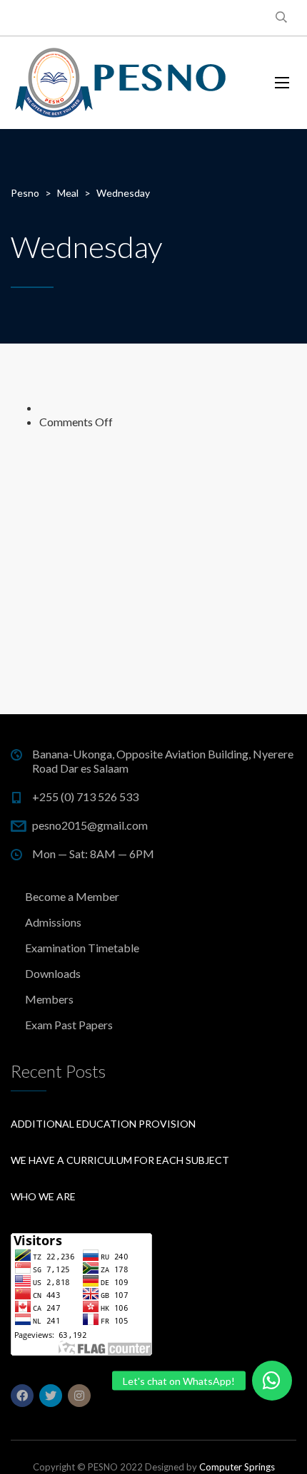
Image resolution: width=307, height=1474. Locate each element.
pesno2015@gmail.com (90, 825)
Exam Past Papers (69, 1024)
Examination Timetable (82, 947)
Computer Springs (237, 1467)
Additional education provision (103, 1124)
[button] (272, 1381)
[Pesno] (121, 82)
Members (49, 999)
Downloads (53, 973)
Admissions (53, 922)
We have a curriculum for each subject (120, 1160)
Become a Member (72, 896)
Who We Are (43, 1196)
